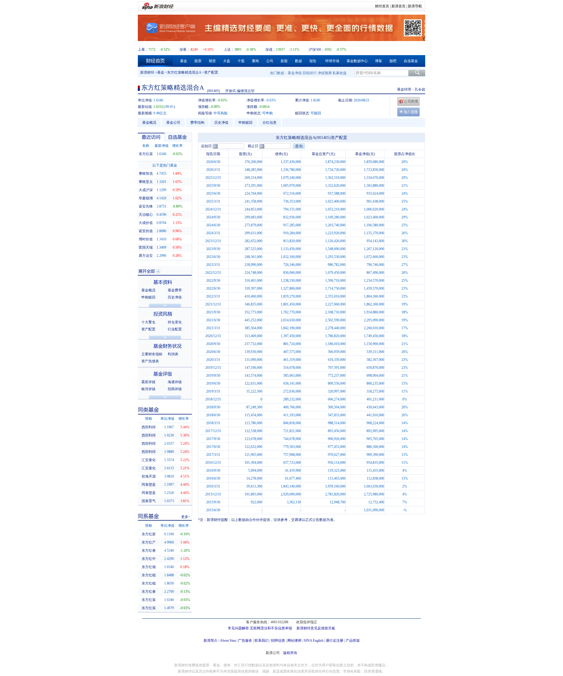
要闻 (255, 61)
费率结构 (197, 122)
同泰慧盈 (149, 485)
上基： (143, 49)
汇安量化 (149, 460)
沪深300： (317, 49)
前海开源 (149, 476)
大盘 (226, 61)
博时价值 (146, 239)
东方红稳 (149, 575)
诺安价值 (146, 231)
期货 (212, 61)
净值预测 (325, 73)
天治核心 (146, 215)
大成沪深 (146, 190)
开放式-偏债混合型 (240, 91)
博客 (378, 61)
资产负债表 (150, 361)
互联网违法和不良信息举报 (271, 628)
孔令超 (420, 89)
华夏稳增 (146, 198)
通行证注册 (334, 640)
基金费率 (175, 290)
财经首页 (382, 6)
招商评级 (175, 389)
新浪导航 (415, 6)
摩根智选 (146, 173)
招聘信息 (278, 640)
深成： (270, 49)
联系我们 (262, 640)
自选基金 (411, 61)
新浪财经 (147, 72)
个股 (241, 61)
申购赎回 (245, 122)
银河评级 (148, 389)
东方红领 (149, 567)
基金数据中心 (357, 61)
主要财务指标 (151, 354)
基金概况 (149, 122)
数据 (298, 61)
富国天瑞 (146, 247)
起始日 (206, 146)
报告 (312, 61)
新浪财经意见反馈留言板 (315, 628)
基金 (183, 61)
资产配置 (148, 329)
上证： (229, 49)
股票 (197, 61)
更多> (185, 517)
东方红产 (149, 542)
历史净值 (221, 122)
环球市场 (332, 61)
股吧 (392, 61)
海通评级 (175, 382)
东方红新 (149, 534)
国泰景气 (149, 501)
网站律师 (294, 640)
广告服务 (245, 640)
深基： (184, 49)
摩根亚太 (146, 182)
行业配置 (175, 329)
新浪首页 (398, 6)
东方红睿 (149, 550)
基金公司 (173, 122)
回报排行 (310, 73)
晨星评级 (148, 382)
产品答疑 (353, 640)
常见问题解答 (238, 628)
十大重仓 (148, 322)
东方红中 (149, 559)
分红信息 (269, 122)
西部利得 (149, 427)
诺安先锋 (146, 206)
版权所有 (290, 653)
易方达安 (146, 256)
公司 (269, 61)
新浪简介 (211, 640)
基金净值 (295, 73)
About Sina (228, 640)
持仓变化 (175, 322)
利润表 (173, 354)
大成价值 (146, 223)
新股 (284, 61)
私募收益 (340, 73)
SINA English (313, 640)
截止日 (253, 146)
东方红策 (146, 154)
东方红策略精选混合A (184, 72)
